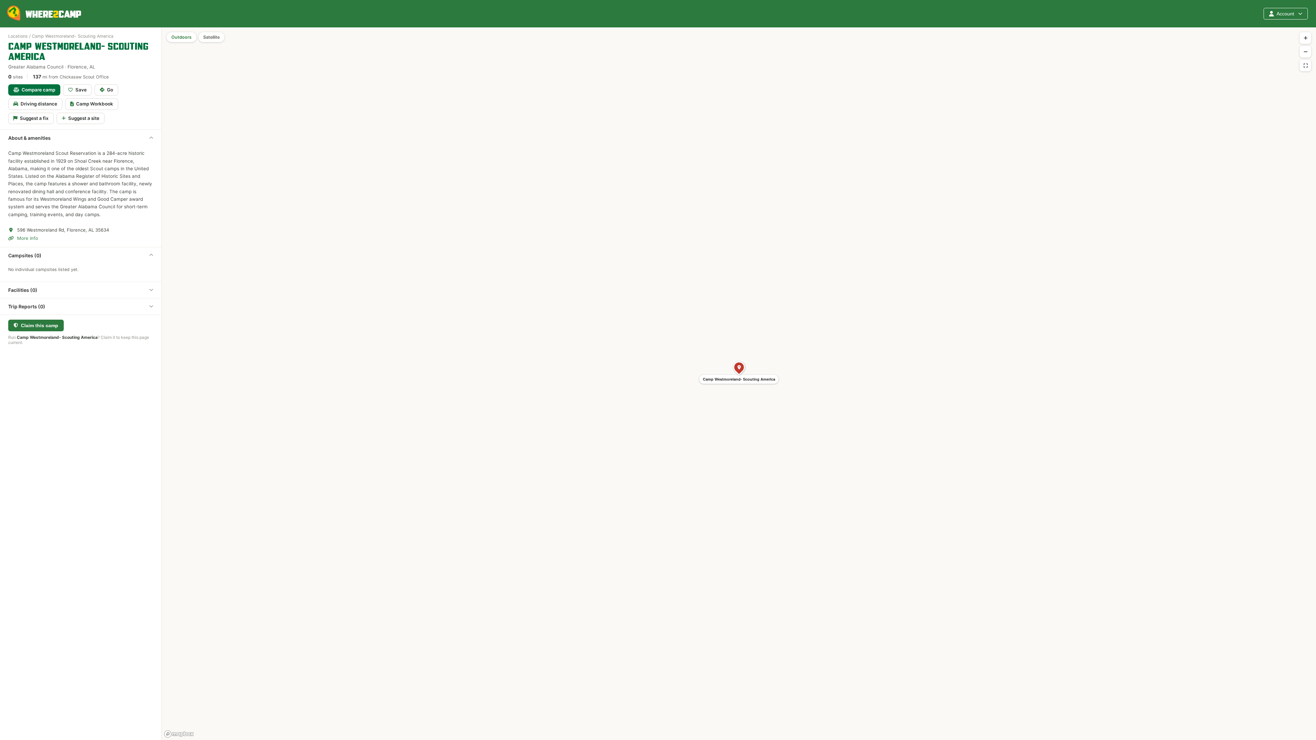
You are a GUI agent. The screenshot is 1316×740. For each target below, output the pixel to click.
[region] (739, 383)
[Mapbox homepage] (179, 734)
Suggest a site (83, 118)
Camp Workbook (94, 104)
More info (27, 238)
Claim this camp (39, 325)
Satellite (211, 37)
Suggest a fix (34, 118)
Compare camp (38, 89)
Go (110, 89)
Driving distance (39, 104)
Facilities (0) (22, 290)
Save (81, 89)
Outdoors (181, 37)
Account (1285, 13)
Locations (18, 36)
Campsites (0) (24, 255)
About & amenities (29, 138)
